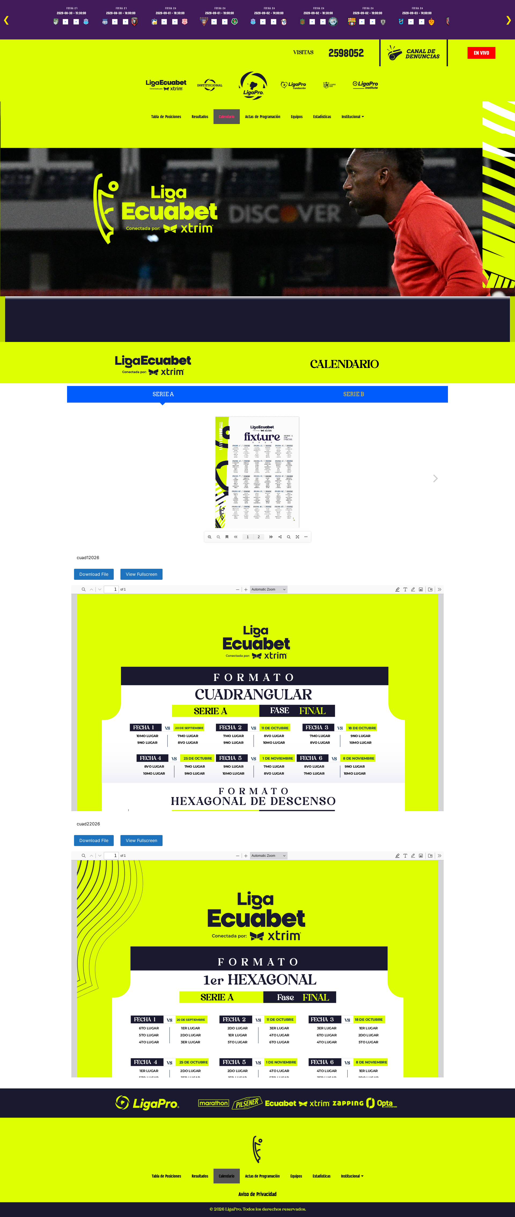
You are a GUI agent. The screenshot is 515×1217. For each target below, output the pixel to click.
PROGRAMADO (64, 29)
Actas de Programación (262, 116)
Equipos (297, 116)
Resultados (200, 116)
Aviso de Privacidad (257, 1194)
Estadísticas (322, 116)
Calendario (226, 116)
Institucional (351, 116)
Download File (93, 574)
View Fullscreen (141, 574)
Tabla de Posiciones (166, 116)
